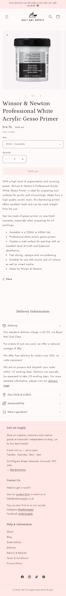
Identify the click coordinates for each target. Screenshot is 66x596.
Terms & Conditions (17, 558)
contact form (23, 494)
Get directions (18, 469)
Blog (9, 537)
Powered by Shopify (44, 589)
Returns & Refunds (17, 553)
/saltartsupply (25, 513)
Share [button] (9, 279)
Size (5, 137)
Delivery (11, 547)
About (10, 531)
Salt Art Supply (28, 589)
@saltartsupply (26, 509)
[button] (6, 16)
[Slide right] (40, 96)
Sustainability (14, 542)
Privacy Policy (14, 563)
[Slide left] (25, 96)
